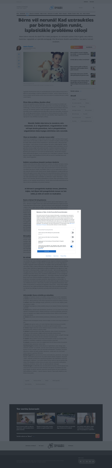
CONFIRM (46, 251)
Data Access (56, 255)
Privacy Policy (63, 255)
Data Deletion (48, 255)
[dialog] (56, 234)
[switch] (72, 232)
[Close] (78, 212)
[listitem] (56, 229)
